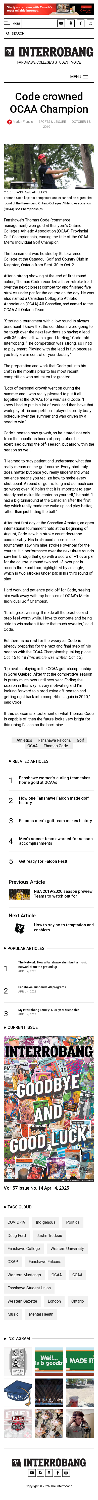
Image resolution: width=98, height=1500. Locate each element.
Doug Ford (17, 1235)
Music (13, 1314)
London (54, 1301)
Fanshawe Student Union (29, 1288)
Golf (80, 740)
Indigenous (46, 1222)
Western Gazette (22, 1301)
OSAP (13, 1261)
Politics (73, 1222)
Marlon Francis (23, 121)
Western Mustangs (24, 1275)
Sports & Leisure (52, 121)
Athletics (24, 740)
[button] (79, 77)
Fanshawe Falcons (54, 740)
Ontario (77, 1301)
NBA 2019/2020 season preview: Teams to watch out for (63, 894)
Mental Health (41, 1314)
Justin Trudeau (49, 1235)
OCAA (32, 745)
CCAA (77, 1275)
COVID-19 (16, 1222)
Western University (67, 1248)
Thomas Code (56, 745)
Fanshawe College (24, 1248)
